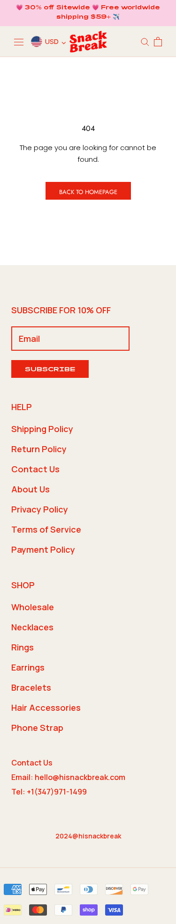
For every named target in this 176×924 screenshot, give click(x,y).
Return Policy (39, 449)
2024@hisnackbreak (88, 835)
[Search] (145, 41)
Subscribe (50, 370)
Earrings (28, 667)
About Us (30, 489)
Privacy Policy (39, 509)
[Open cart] (158, 41)
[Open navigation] (18, 41)
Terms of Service (46, 529)
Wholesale (32, 607)
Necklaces (32, 627)
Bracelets (31, 687)
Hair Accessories (46, 707)
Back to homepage (88, 192)
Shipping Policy (42, 428)
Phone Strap (37, 727)
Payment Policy (43, 549)
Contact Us (35, 469)
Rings (22, 647)
